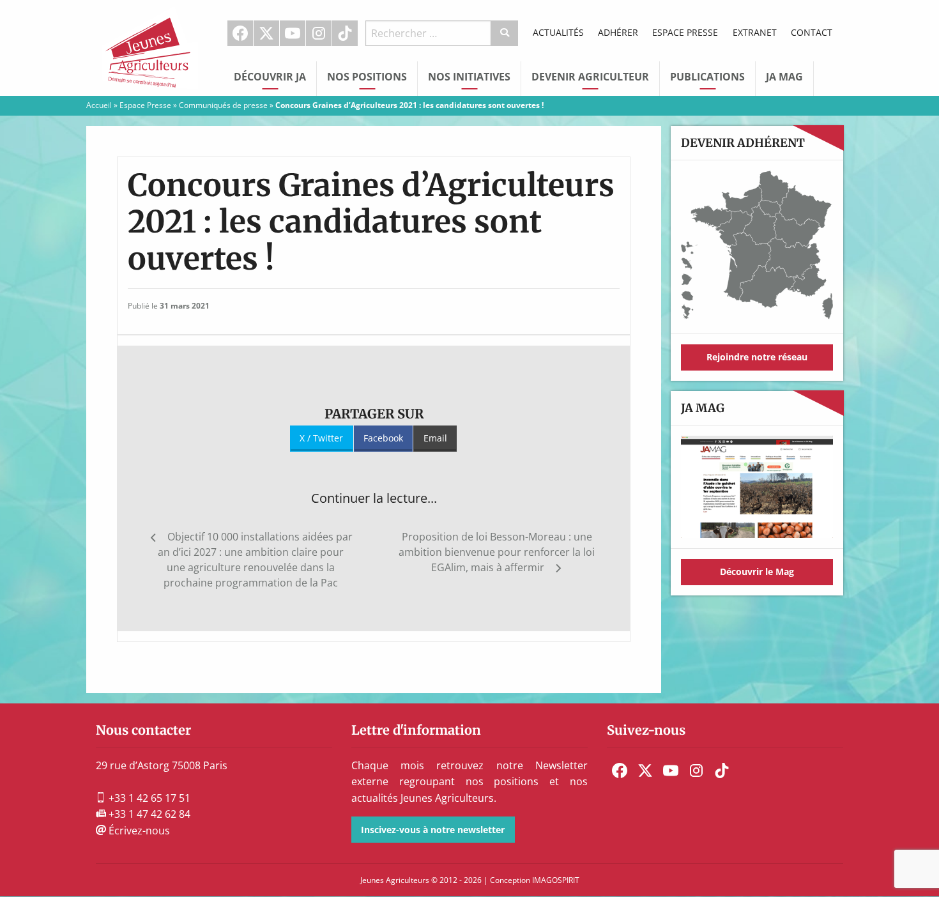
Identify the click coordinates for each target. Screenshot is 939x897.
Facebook (240, 33)
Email (435, 438)
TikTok (345, 33)
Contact (811, 32)
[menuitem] (240, 33)
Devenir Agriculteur (590, 77)
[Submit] (505, 33)
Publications (707, 77)
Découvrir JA (270, 77)
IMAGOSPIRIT (555, 880)
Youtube (292, 33)
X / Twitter (321, 438)
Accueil (99, 105)
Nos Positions (367, 77)
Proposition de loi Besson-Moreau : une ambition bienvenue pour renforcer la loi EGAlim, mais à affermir (497, 552)
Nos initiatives (469, 77)
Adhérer (618, 32)
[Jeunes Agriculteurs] (150, 47)
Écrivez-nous (138, 831)
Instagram (319, 33)
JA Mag (784, 77)
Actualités (558, 32)
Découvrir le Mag (757, 571)
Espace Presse (685, 32)
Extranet (755, 32)
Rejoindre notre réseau (756, 357)
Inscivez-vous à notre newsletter (433, 830)
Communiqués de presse (223, 105)
